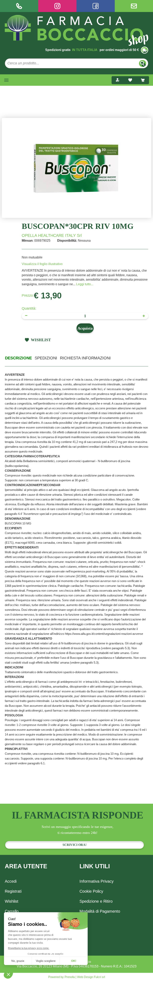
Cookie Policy (91, 891)
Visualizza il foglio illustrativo (42, 264)
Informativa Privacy (96, 881)
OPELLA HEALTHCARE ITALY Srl (52, 235)
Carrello (12, 911)
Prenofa (69, 977)
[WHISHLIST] (130, 80)
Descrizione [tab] (18, 358)
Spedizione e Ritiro (96, 901)
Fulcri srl (99, 977)
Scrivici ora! (74, 844)
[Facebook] (95, 6)
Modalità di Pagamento (99, 911)
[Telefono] (19, 6)
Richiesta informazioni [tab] (85, 358)
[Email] (134, 6)
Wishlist (11, 901)
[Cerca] (142, 63)
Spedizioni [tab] (46, 358)
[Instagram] (57, 6)
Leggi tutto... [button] (84, 284)
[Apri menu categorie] (6, 80)
